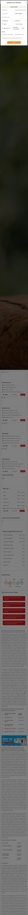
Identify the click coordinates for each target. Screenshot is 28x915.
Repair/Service (7, 28)
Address (3, 31)
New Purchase (19, 24)
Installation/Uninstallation (16, 28)
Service (5, 24)
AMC (23, 28)
